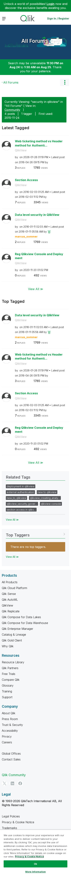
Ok (35, 863)
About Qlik (8, 713)
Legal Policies (11, 816)
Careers (7, 742)
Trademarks (9, 828)
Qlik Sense (9, 594)
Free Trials (8, 674)
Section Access (26, 180)
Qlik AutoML (10, 599)
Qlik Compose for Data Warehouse (25, 623)
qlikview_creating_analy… (45, 498)
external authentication (20, 492)
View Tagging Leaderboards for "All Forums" (35, 533)
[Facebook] (20, 783)
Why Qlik (7, 646)
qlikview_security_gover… (22, 503)
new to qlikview (47, 492)
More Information (35, 871)
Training (7, 691)
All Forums (34, 41)
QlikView (21, 150)
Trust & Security (12, 725)
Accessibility (10, 730)
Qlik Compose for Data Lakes (21, 617)
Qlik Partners (10, 668)
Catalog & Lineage (14, 634)
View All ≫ (35, 289)
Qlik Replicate (10, 611)
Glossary (7, 685)
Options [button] (64, 82)
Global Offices (11, 753)
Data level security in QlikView (37, 215)
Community (12, 110)
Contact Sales (11, 759)
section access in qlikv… (21, 509)
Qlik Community (14, 775)
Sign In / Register (58, 18)
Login (50, 4)
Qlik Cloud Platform (14, 588)
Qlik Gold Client (12, 640)
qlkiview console (51, 503)
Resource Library (13, 662)
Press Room (10, 719)
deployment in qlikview (20, 486)
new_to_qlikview (16, 498)
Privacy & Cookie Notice (18, 822)
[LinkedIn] (12, 783)
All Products (9, 582)
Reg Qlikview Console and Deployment (39, 256)
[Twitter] (4, 783)
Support (7, 697)
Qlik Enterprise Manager (17, 629)
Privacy (7, 736)
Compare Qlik (10, 679)
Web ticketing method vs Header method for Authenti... (39, 143)
